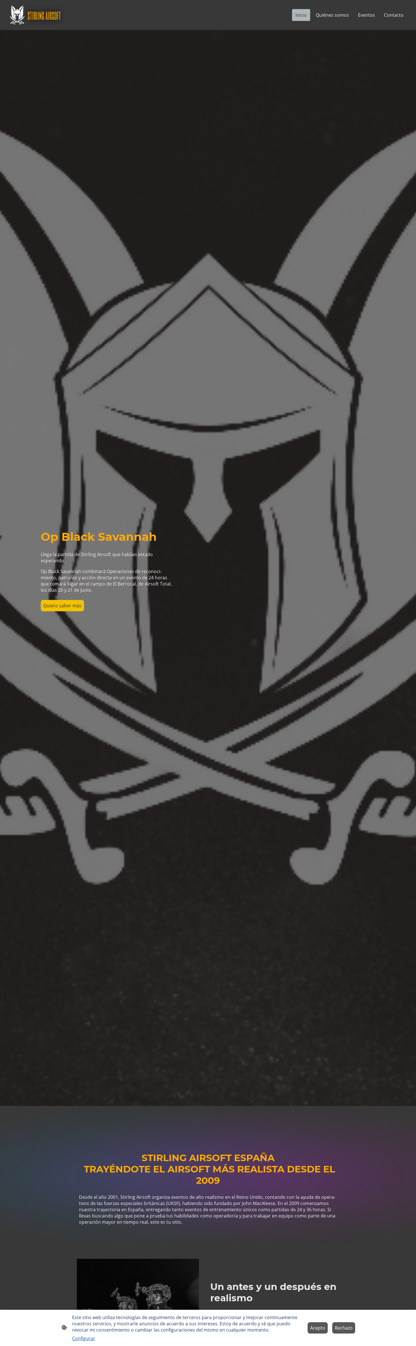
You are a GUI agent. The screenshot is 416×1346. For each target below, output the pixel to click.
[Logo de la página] (35, 15)
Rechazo (344, 1328)
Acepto (317, 1328)
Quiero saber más (62, 606)
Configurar (83, 1338)
